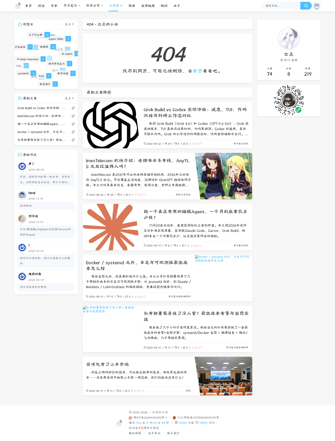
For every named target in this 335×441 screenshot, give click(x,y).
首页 (28, 6)
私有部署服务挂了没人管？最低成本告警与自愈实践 (42, 139)
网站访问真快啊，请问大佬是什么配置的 (45, 260)
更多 (68, 24)
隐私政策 (135, 433)
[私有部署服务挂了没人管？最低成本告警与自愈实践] (111, 329)
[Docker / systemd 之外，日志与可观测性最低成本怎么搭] (223, 278)
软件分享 (93, 5)
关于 (176, 6)
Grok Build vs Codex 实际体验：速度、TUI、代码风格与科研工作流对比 (42, 107)
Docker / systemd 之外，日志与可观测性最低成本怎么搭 (42, 131)
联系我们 (173, 433)
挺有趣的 (26, 205)
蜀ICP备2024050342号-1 (150, 417)
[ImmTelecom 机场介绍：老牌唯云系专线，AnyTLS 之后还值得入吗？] (223, 176)
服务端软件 (184, 296)
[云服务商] (141, 428)
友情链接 (148, 6)
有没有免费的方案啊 (33, 286)
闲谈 (41, 6)
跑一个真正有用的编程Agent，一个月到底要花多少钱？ (42, 123)
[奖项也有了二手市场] (223, 376)
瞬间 (164, 6)
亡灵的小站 (160, 412)
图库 (131, 6)
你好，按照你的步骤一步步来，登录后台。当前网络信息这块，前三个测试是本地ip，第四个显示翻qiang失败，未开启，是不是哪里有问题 (46, 180)
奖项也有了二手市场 (107, 364)
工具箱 (114, 5)
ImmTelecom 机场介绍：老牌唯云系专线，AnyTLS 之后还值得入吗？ (42, 115)
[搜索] (306, 6)
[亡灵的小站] (18, 6)
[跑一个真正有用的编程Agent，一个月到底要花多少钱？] (111, 227)
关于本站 (155, 433)
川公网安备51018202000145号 (198, 417)
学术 (54, 6)
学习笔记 (70, 5)
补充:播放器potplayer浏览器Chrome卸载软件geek (45, 231)
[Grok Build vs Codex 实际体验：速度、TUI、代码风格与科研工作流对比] (111, 125)
